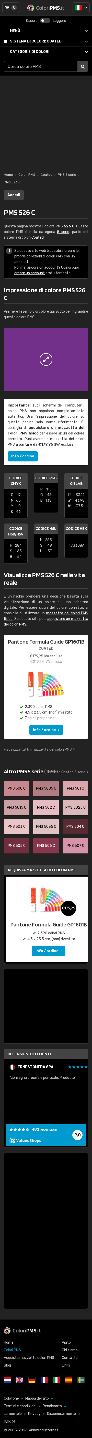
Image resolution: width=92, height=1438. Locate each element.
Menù (15, 31)
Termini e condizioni (20, 1406)
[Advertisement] (46, 121)
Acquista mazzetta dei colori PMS (41, 869)
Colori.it (27, 1330)
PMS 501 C (75, 788)
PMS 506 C (46, 846)
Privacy (34, 1414)
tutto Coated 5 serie (68, 772)
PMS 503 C (17, 826)
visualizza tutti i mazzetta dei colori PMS (38, 749)
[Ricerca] (82, 66)
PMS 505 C (17, 846)
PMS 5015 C (16, 807)
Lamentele (13, 1414)
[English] (19, 1380)
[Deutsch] (32, 1380)
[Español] (68, 1380)
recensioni (44, 1129)
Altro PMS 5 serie (29, 771)
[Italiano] (81, 7)
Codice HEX (76, 528)
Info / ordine (22, 456)
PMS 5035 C (46, 826)
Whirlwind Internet (43, 1430)
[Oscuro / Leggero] (45, 20)
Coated (36, 41)
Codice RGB (45, 477)
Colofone (11, 1398)
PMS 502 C (46, 807)
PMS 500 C (17, 788)
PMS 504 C (75, 826)
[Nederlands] (7, 1380)
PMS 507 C (75, 846)
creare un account (29, 273)
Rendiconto (52, 1406)
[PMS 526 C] (46, 359)
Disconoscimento (61, 1414)
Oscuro (32, 21)
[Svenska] (81, 1380)
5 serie (63, 232)
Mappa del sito (37, 1398)
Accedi (13, 195)
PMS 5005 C (46, 788)
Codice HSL (46, 528)
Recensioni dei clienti (29, 1053)
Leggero (59, 21)
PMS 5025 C (75, 807)
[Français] (44, 1380)
